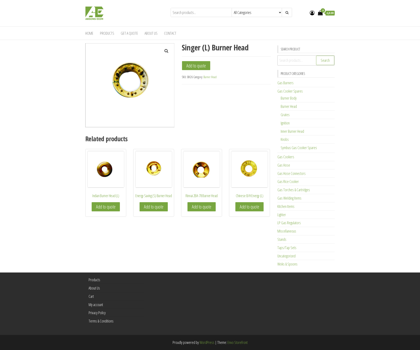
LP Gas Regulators (289, 222)
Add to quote (196, 65)
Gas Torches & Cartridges (293, 189)
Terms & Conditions (101, 321)
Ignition (285, 123)
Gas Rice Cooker (288, 181)
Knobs (285, 139)
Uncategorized (286, 256)
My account (96, 304)
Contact (170, 33)
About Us (151, 33)
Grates (285, 114)
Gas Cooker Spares (290, 91)
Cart (91, 296)
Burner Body (289, 98)
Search (325, 60)
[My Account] (312, 12)
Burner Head (210, 77)
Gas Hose (283, 165)
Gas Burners (285, 82)
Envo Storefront (238, 342)
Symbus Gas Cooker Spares (299, 147)
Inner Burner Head (292, 131)
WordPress (207, 342)
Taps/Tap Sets (286, 247)
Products (107, 33)
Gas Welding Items (289, 198)
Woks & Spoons (287, 264)
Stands (281, 239)
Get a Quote (129, 33)
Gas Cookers (285, 156)
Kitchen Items (285, 206)
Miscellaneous (286, 231)
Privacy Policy (97, 312)
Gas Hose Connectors (291, 173)
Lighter (281, 214)
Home (89, 33)
